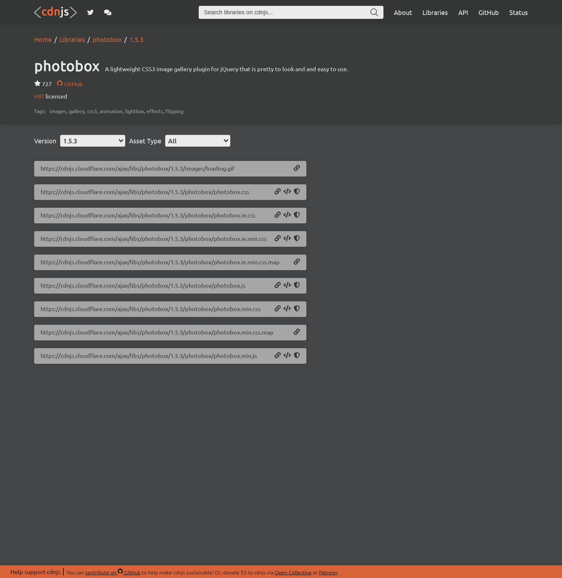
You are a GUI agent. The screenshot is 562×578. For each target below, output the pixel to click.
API (463, 12)
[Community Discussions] (108, 12)
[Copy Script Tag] (287, 285)
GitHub (488, 12)
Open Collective (293, 572)
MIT (40, 96)
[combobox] (92, 141)
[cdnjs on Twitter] (90, 12)
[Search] (374, 12)
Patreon (328, 572)
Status (518, 12)
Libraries (435, 12)
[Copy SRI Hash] (297, 191)
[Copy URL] (297, 168)
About (403, 12)
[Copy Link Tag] (287, 191)
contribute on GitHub (112, 572)
